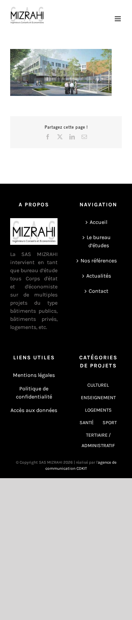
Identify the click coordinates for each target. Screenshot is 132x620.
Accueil (98, 222)
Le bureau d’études (99, 241)
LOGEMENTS (98, 410)
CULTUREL (98, 385)
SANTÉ (87, 422)
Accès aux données (33, 410)
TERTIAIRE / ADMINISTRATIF (98, 440)
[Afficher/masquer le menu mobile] (118, 18)
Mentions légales (34, 375)
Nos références (99, 260)
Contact (98, 291)
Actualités (98, 276)
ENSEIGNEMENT (98, 398)
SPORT (110, 422)
